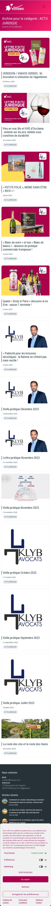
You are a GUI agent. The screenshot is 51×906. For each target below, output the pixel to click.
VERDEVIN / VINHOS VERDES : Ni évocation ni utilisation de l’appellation (25, 75)
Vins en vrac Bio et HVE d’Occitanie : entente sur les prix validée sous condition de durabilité (23, 132)
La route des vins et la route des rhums (25, 744)
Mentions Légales (39, 901)
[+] (25, 53)
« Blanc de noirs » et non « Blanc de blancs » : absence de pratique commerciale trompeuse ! (23, 246)
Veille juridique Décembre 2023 (21, 409)
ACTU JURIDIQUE (10, 86)
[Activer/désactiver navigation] (44, 6)
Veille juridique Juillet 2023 (18, 703)
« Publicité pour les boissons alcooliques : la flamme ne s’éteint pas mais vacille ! (25, 357)
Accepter (25, 879)
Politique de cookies (7, 901)
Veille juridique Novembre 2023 (21, 507)
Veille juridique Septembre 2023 (21, 638)
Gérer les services (25, 872)
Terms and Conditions (23, 901)
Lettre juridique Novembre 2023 (21, 457)
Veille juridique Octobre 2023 (19, 572)
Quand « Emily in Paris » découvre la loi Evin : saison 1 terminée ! (25, 303)
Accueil (4, 27)
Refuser (25, 886)
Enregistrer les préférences (25, 894)
